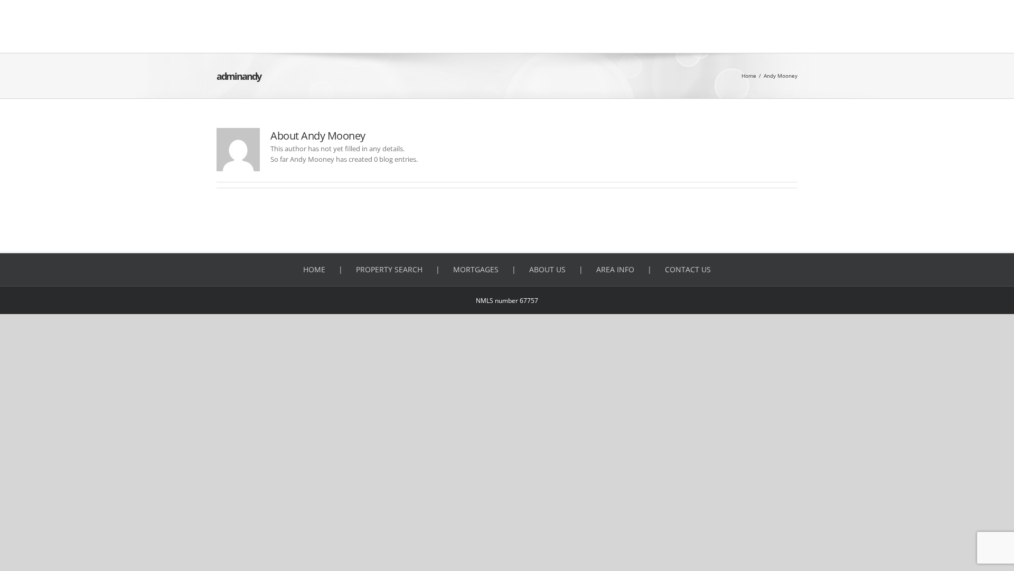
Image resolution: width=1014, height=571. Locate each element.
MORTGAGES (476, 269)
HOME (314, 269)
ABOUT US (547, 269)
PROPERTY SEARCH (389, 269)
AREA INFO (615, 269)
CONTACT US (688, 269)
